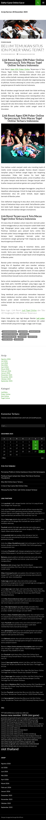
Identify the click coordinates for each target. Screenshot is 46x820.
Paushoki (12, 509)
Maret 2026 (5, 369)
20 (35, 448)
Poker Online (6, 42)
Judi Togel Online (29, 310)
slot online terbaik (32, 744)
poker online (7, 339)
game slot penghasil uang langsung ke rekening (30, 718)
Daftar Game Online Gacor (12, 2)
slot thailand (10, 749)
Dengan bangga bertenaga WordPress (12, 817)
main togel (20, 720)
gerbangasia (9, 631)
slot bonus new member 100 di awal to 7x (12, 732)
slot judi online (6, 740)
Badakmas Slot (15, 684)
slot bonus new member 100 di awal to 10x (12, 734)
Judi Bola (4, 392)
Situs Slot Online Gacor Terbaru (12, 482)
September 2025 (7, 381)
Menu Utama (43, 2)
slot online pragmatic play (26, 742)
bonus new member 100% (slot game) (20, 715)
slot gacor (3, 738)
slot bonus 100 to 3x (27, 724)
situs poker (19, 339)
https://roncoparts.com (9, 573)
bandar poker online (10, 334)
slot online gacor (17, 740)
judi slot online (6, 720)
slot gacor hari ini (26, 738)
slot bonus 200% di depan (8, 726)
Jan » (42, 458)
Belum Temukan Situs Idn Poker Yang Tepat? (22, 48)
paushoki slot (9, 535)
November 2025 (6, 377)
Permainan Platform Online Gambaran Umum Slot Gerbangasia (23, 472)
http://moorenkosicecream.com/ (15, 599)
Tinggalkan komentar (27, 54)
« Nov (4, 458)
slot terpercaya (33, 746)
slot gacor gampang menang (14, 738)
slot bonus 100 (5, 724)
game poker (24, 334)
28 (42, 451)
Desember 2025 (6, 375)
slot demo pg (32, 734)
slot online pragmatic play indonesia (13, 744)
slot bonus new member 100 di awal (10, 728)
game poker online (9, 336)
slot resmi (19, 746)
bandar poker (35, 331)
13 (35, 445)
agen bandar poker (9, 331)
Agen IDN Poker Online (20, 69)
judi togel (14, 720)
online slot (26, 720)
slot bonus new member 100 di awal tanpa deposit (14, 730)
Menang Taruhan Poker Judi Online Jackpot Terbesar (19, 490)
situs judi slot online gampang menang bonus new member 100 (17, 722)
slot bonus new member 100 (35, 726)
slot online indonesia (31, 740)
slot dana (26, 734)
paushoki (7, 503)
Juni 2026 (4, 363)
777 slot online (6, 713)
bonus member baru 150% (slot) (20, 713)
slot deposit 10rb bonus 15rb (20, 736)
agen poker (23, 331)
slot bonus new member (21, 726)
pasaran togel (34, 720)
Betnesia (4, 557)
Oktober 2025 (6, 379)
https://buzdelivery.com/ (16, 543)
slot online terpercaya (8, 746)
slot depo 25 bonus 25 (7, 736)
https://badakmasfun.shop (17, 615)
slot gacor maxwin (36, 738)
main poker (33, 336)
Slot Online (5, 396)
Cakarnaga (8, 519)
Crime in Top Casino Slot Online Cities (14, 486)
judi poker (41, 318)
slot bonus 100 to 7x (38, 724)
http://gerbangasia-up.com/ (14, 607)
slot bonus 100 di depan (15, 724)
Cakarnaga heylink (11, 662)
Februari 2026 (6, 371)
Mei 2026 (4, 365)
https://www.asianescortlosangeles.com (21, 646)
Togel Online (5, 398)
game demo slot (5, 718)
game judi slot (13, 718)
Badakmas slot (6, 565)
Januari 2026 (5, 373)
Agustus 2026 (6, 359)
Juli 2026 (4, 361)
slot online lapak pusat (9, 742)
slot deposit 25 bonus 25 (34, 736)
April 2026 (5, 367)
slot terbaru (25, 746)
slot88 (36, 722)
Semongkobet (9, 698)
